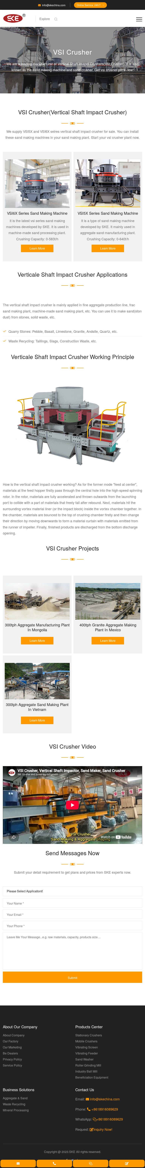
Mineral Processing (16, 1110)
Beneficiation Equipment (91, 1077)
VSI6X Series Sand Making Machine (37, 213)
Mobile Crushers (86, 1041)
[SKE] (17, 18)
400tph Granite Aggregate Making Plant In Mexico (107, 627)
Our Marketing (12, 1047)
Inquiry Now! (102, 1129)
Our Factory (10, 1041)
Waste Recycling (14, 1104)
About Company (14, 1035)
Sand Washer (84, 1059)
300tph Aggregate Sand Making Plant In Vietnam (37, 707)
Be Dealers (10, 1053)
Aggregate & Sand (15, 1098)
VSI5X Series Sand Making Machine (108, 213)
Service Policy (12, 1065)
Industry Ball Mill (86, 1071)
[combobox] (72, 891)
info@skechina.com (54, 5)
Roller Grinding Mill (88, 1065)
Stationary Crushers (88, 1035)
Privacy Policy (12, 1059)
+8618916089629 (104, 1109)
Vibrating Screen (86, 1047)
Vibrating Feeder (86, 1053)
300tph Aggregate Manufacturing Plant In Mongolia (37, 627)
